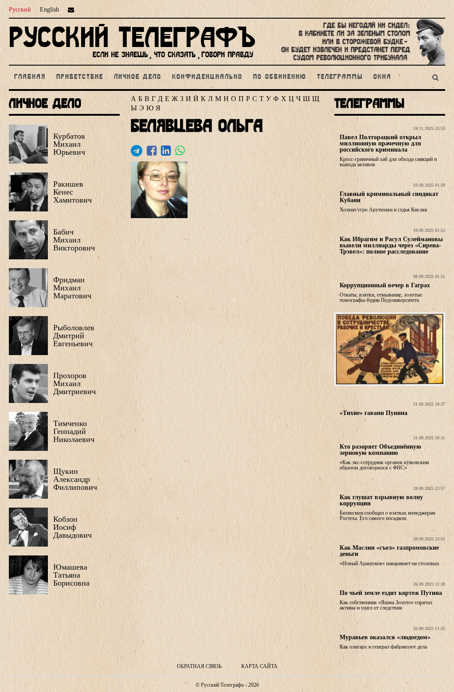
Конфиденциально (207, 77)
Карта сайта (259, 666)
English (49, 9)
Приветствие (79, 77)
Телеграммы (340, 77)
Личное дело (137, 77)
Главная (30, 77)
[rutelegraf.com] (132, 61)
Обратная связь (199, 666)
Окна (382, 77)
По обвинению (279, 77)
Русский (20, 9)
